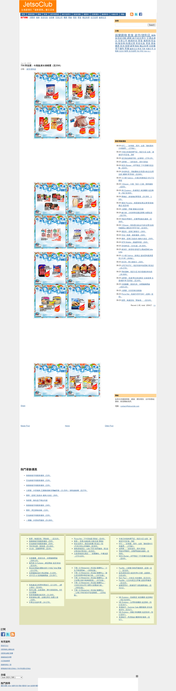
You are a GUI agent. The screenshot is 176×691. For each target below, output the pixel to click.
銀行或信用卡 (139, 38)
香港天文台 (4, 645)
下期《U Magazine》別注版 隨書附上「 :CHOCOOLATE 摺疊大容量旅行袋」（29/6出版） (89, 585)
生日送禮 (94, 18)
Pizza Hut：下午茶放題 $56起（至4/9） (90, 539)
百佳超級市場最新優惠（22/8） (38, 515)
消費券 (32, 18)
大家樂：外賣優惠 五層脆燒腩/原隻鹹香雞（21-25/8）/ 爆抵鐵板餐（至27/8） (57, 490)
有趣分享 (114, 14)
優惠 (2, 685)
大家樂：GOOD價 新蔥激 (131, 290)
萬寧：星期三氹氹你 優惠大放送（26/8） (137, 239)
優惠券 (86, 14)
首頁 (23, 14)
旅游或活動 (121, 38)
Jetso (9, 685)
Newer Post (25, 426)
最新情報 (31, 14)
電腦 (127, 48)
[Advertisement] (107, 6)
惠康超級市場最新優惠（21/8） (38, 475)
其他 (122, 46)
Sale (28, 685)
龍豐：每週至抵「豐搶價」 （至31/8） (136, 300)
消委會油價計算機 (7, 653)
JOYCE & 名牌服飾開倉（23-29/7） (43, 575)
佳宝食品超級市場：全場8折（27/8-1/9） (137, 158)
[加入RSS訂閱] (131, 15)
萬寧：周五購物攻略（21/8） (37, 510)
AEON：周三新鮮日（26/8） (132, 262)
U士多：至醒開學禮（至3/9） (40, 549)
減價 (13, 685)
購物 (39, 14)
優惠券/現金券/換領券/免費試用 (135, 42)
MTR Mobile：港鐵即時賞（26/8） (135, 242)
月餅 (144, 49)
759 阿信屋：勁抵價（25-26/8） (41, 546)
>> (154, 305)
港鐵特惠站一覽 (6, 664)
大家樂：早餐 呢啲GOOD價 (132, 209)
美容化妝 (44, 18)
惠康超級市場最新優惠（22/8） (38, 485)
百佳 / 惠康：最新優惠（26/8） (133, 235)
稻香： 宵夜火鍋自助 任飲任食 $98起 (89, 541)
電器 (75, 18)
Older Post (109, 426)
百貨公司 (59, 18)
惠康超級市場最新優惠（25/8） (41, 541)
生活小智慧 (124, 51)
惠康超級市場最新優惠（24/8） (38, 505)
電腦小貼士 (147, 51)
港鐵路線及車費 (6, 657)
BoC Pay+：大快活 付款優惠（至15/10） (135, 578)
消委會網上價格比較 (7, 649)
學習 (142, 51)
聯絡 (122, 14)
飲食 (45, 14)
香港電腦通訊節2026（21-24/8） (42, 595)
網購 (129, 38)
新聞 (127, 46)
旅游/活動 (77, 14)
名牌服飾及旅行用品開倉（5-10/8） (43, 573)
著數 (5, 685)
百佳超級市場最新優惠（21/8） (38, 480)
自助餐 (51, 18)
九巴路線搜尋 (5, 661)
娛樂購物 (121, 35)
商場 (140, 49)
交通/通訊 (95, 14)
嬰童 (79, 18)
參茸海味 (135, 46)
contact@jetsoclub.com (129, 406)
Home (67, 426)
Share (23, 406)
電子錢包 (120, 48)
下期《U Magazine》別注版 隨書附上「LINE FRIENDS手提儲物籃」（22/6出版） (90, 592)
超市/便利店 (54, 14)
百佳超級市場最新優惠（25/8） (41, 544)
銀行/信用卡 (66, 14)
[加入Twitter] (136, 15)
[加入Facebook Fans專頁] (140, 15)
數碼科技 (105, 14)
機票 (65, 18)
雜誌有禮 (86, 18)
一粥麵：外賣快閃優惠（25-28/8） (39, 520)
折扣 (16, 685)
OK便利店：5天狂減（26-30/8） (134, 246)
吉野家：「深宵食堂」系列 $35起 (134, 162)
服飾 (38, 18)
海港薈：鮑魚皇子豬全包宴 (37, 500)
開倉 (70, 18)
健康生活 (102, 18)
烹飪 (138, 51)
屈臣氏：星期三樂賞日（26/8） (133, 231)
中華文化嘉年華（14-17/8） (40, 602)
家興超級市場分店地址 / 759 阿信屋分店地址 (16, 668)
